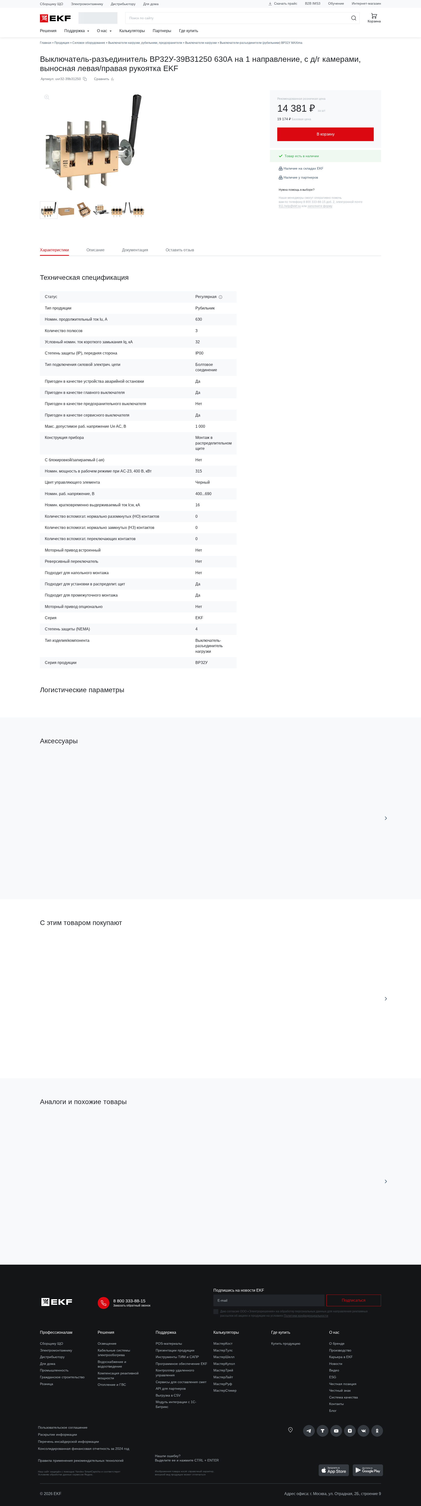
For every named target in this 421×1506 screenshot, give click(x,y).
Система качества (343, 1397)
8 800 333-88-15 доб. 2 (319, 202)
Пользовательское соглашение (62, 1427)
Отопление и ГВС (112, 1385)
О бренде (336, 1343)
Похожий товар (58, 1124)
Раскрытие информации (57, 1434)
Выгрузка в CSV (168, 1395)
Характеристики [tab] (54, 250)
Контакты (336, 1404)
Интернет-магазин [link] (366, 3)
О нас (102, 31)
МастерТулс (223, 1350)
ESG (332, 1377)
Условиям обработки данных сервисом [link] (61, 1474)
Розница (46, 1384)
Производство (340, 1350)
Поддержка (75, 31)
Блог (332, 1411)
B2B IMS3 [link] (312, 3)
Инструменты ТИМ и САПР (177, 1357)
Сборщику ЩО (51, 4)
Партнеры (162, 31)
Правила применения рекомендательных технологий (81, 1460)
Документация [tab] (135, 250)
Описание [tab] (95, 250)
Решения (48, 31)
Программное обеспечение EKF (181, 1364)
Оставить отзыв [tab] (180, 250)
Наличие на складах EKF (304, 168)
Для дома (151, 4)
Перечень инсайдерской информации (68, 1441)
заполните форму (319, 206)
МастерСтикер (225, 1390)
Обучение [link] (336, 3)
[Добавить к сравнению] (111, 868)
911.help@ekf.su (290, 206)
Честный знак (340, 1390)
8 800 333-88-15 (129, 1300)
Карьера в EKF (341, 1357)
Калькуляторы (132, 31)
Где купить (188, 31)
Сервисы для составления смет (181, 1382)
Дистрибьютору (123, 4)
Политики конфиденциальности (306, 1315)
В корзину (68, 868)
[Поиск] (354, 18)
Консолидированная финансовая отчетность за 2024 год (83, 1449)
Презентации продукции (175, 1350)
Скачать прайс (285, 3)
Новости (335, 1364)
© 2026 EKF (50, 1494)
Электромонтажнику (87, 4)
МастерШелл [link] (223, 1357)
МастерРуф (222, 1384)
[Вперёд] (386, 818)
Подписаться (68, 1047)
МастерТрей (223, 1370)
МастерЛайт (223, 1377)
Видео (334, 1370)
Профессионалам (56, 1332)
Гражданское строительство (62, 1377)
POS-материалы (169, 1343)
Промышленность (54, 1370)
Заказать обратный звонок (131, 1305)
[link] (309, 1431)
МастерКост (222, 1343)
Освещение (107, 1343)
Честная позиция (342, 1384)
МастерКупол (224, 1364)
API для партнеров (171, 1388)
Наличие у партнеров (301, 177)
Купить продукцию (285, 1343)
